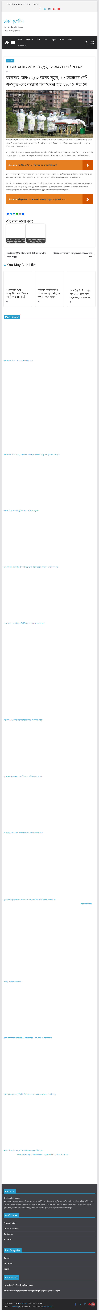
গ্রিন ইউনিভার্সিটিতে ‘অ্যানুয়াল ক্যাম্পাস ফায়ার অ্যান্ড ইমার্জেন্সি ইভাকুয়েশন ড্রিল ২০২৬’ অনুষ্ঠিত (32, 454)
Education (8, 1263)
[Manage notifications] (93, 1304)
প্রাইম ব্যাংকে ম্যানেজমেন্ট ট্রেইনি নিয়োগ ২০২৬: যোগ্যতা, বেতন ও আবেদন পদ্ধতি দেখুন (30, 1094)
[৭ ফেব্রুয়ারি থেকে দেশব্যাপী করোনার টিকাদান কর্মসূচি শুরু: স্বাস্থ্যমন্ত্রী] (18, 272)
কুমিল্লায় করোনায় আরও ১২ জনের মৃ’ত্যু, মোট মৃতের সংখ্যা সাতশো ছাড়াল (49, 293)
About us (8, 1239)
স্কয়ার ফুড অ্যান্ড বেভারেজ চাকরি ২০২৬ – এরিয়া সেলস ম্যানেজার (23, 776)
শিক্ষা (38, 39)
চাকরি (70, 39)
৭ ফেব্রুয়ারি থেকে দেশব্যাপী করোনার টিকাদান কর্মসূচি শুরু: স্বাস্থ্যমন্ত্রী (17, 293)
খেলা (45, 39)
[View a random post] (92, 42)
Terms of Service (11, 1228)
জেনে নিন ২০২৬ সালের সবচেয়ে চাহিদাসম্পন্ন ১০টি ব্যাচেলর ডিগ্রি (23, 720)
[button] (25, 45)
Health (7, 1269)
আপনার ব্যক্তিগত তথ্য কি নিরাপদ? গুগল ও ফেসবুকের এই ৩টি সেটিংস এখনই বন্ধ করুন (42, 1154)
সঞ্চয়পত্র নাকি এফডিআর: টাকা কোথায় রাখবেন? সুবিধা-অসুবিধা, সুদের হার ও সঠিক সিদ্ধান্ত (31, 567)
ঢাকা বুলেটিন (14, 20)
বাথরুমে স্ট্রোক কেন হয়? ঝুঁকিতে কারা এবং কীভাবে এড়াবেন (21, 510)
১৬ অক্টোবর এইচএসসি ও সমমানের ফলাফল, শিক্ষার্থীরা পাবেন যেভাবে (23, 832)
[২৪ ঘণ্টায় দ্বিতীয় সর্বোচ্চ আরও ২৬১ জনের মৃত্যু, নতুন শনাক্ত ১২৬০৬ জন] (81, 272)
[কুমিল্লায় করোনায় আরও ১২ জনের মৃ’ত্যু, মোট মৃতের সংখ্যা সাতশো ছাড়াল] (49, 272)
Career (6, 1258)
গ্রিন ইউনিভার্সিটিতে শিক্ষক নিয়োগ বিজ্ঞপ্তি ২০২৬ (18, 360)
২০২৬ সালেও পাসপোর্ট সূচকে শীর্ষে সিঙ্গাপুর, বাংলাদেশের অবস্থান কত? (24, 623)
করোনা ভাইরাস (10, 61)
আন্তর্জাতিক (29, 39)
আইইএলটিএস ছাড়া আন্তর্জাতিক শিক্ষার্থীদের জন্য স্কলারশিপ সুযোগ (23, 1150)
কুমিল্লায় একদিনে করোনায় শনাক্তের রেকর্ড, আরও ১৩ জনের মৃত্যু (72, 255)
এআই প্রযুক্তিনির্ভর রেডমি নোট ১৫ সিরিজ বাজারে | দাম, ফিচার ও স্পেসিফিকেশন (28, 1038)
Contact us (8, 1234)
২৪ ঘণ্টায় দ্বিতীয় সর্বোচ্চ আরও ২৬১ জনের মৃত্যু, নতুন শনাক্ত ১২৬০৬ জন (80, 294)
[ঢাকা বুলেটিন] (7, 42)
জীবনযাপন (21, 45)
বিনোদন (62, 39)
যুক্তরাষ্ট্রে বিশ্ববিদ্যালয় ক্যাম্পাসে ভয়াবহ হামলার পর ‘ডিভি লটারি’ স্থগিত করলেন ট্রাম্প (29, 899)
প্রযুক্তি (53, 39)
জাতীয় (20, 39)
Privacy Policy (10, 1223)
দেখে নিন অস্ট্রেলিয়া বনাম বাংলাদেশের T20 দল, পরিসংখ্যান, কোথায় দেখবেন (26, 255)
